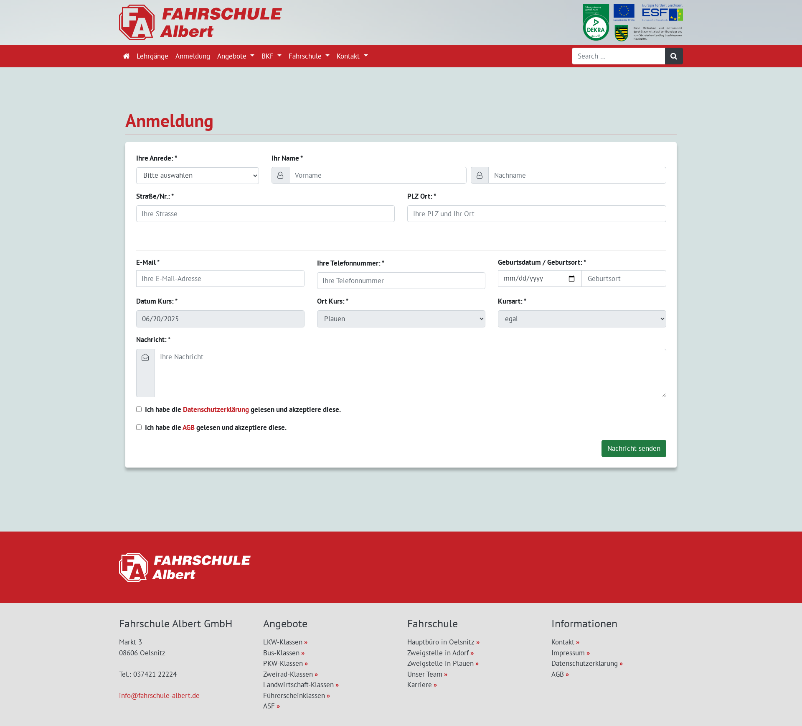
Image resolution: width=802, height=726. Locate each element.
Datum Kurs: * (157, 301)
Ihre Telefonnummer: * (350, 263)
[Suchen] (674, 56)
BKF (268, 56)
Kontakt (349, 56)
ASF (269, 706)
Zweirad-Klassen (288, 674)
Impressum (568, 652)
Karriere (419, 684)
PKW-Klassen (283, 663)
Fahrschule (306, 56)
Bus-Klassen (281, 652)
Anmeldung (192, 56)
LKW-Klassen (282, 642)
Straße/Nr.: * (155, 196)
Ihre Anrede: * (156, 158)
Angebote (233, 56)
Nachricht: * (153, 339)
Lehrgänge (152, 56)
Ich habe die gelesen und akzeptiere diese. (243, 409)
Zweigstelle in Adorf (438, 652)
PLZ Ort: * (421, 196)
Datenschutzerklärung (216, 409)
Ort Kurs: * (332, 301)
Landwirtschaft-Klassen (298, 684)
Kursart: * (512, 301)
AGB (189, 427)
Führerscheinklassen (294, 695)
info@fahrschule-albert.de (159, 695)
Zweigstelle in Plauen (440, 663)
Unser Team (424, 674)
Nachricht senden (633, 448)
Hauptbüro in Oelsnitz (441, 642)
